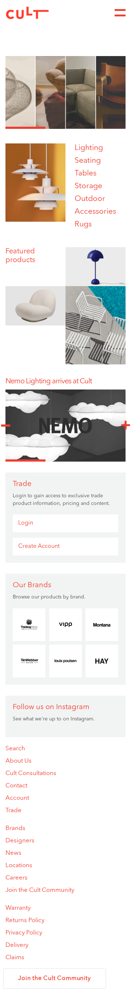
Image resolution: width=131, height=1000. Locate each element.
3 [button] (106, 128)
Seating (88, 161)
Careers (16, 878)
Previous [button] (5, 425)
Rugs (83, 224)
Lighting (89, 148)
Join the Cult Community (39, 890)
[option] (65, 92)
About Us (18, 761)
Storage (88, 186)
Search (15, 749)
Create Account (39, 546)
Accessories (95, 212)
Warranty (18, 908)
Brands (15, 828)
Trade (13, 810)
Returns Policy (24, 920)
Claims (14, 957)
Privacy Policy (23, 933)
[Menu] (120, 12)
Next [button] (125, 425)
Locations (18, 865)
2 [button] (65, 128)
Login (25, 523)
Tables (85, 173)
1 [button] (25, 128)
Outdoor (90, 199)
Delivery (16, 945)
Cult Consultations (30, 773)
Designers (20, 841)
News (13, 853)
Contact (16, 786)
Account (17, 798)
